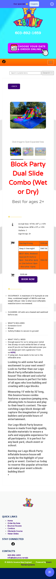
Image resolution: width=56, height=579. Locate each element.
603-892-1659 (28, 33)
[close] (52, 4)
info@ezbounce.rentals (18, 558)
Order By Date (14, 523)
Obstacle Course (15, 531)
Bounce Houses (15, 526)
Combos (11, 528)
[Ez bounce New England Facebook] (4, 62)
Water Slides (13, 534)
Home (10, 521)
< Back (14, 86)
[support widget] (49, 572)
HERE (12, 352)
